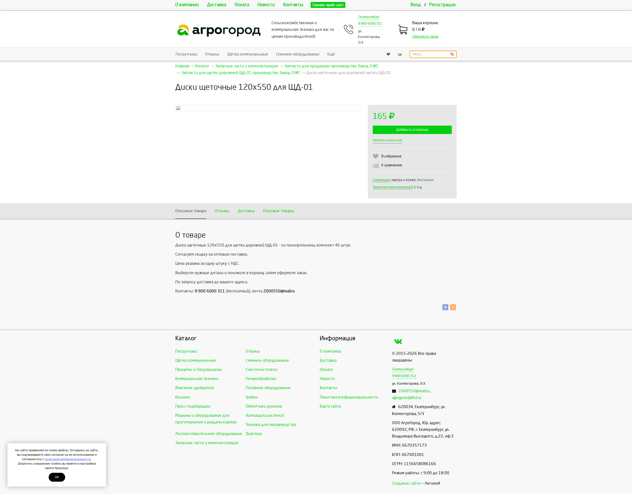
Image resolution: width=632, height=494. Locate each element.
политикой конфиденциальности (68, 459)
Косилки (182, 397)
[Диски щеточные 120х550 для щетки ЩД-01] (267, 108)
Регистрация (442, 4)
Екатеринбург (369, 17)
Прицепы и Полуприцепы (198, 369)
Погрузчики (186, 54)
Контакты (293, 4)
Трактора (254, 434)
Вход (416, 4)
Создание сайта (406, 483)
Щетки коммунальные (247, 54)
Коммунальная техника (196, 379)
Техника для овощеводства (271, 424)
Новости (266, 4)
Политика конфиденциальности (349, 397)
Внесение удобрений (194, 388)
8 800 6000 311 (370, 23)
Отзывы (222, 211)
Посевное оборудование (268, 388)
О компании (187, 4)
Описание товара (190, 211)
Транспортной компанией (393, 187)
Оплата (242, 4)
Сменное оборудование (297, 54)
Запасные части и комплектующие (206, 443)
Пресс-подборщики (192, 406)
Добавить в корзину (412, 130)
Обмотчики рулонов (264, 406)
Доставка (216, 4)
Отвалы (212, 54)
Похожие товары (278, 211)
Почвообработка (261, 379)
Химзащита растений (265, 415)
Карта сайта (330, 406)
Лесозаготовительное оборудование (208, 434)
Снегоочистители (261, 369)
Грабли (252, 397)
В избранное (391, 156)
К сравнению (391, 165)
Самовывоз (382, 180)
